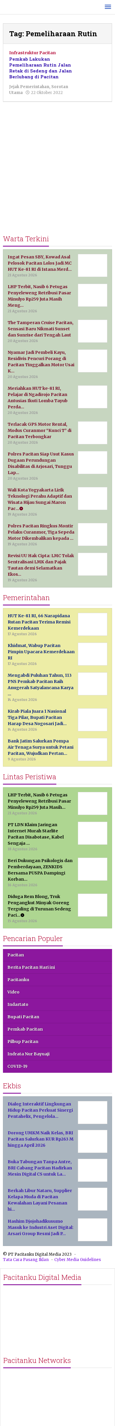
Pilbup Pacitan (22, 1041)
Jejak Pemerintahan (29, 86)
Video (13, 992)
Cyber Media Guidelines (77, 1259)
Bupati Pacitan (23, 1016)
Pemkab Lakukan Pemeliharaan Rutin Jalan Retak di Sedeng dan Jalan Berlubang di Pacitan (40, 68)
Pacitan (15, 955)
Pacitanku (18, 979)
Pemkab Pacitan (25, 1029)
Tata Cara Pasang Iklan (26, 1259)
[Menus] (108, 7)
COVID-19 (17, 1066)
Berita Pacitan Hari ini (31, 967)
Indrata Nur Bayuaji (28, 1054)
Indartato (17, 1004)
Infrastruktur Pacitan (32, 52)
